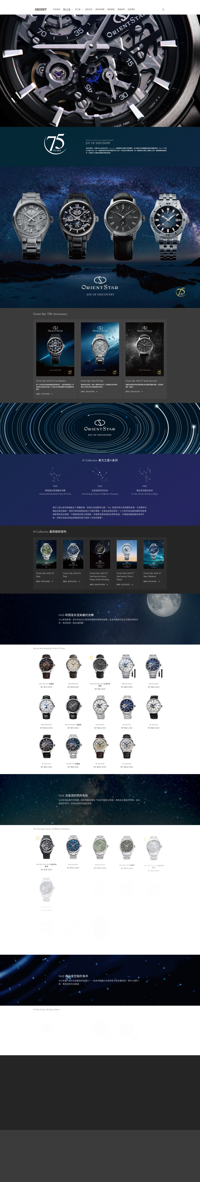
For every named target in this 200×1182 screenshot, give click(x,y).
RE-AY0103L (127, 725)
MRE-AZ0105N (43, 394)
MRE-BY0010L (150, 581)
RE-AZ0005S (126, 764)
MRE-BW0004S (46, 725)
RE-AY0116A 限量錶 (73, 764)
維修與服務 (82, 1143)
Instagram (37, 1146)
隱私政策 (72, 1176)
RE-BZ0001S (73, 944)
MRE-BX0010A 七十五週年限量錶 (154, 865)
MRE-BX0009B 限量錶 (126, 864)
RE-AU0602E (126, 1045)
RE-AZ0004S (100, 764)
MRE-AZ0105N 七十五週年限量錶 (46, 865)
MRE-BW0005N (97, 585)
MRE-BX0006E (43, 581)
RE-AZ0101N (100, 905)
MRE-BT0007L (123, 585)
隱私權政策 (82, 1146)
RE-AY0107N (46, 764)
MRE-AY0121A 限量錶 (46, 684)
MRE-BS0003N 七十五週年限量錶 (100, 685)
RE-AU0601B (100, 1045)
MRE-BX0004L (70, 581)
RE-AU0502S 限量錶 (73, 1045)
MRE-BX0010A (88, 392)
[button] (68, 9)
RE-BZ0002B (100, 944)
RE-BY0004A (126, 905)
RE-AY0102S (100, 725)
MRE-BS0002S (73, 684)
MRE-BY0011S (73, 905)
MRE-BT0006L (154, 684)
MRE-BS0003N (133, 392)
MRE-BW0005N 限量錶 (73, 725)
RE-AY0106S (153, 725)
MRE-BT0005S (127, 684)
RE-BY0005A (153, 905)
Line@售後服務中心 (41, 1150)
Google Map (38, 1153)
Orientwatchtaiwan (45, 1176)
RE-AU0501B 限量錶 (46, 1045)
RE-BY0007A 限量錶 (46, 944)
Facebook (37, 1143)
